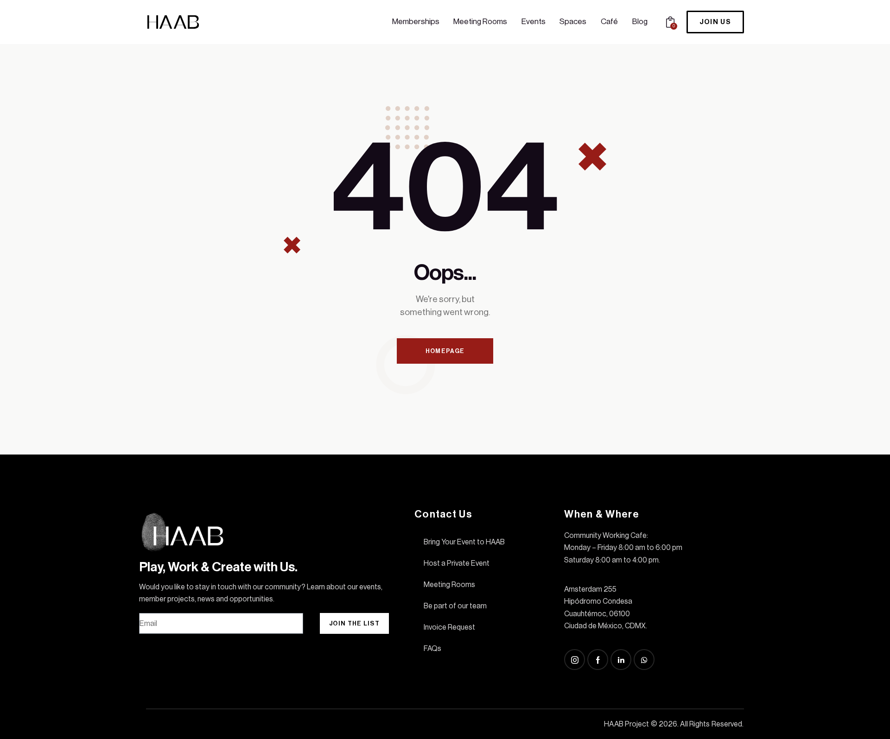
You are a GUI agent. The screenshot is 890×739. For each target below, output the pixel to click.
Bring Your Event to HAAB (464, 542)
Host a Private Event (457, 563)
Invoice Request (449, 627)
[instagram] (574, 659)
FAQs (432, 648)
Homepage (445, 351)
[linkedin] (620, 659)
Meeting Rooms (449, 584)
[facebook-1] (597, 659)
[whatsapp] (644, 659)
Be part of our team (455, 606)
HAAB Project (626, 724)
